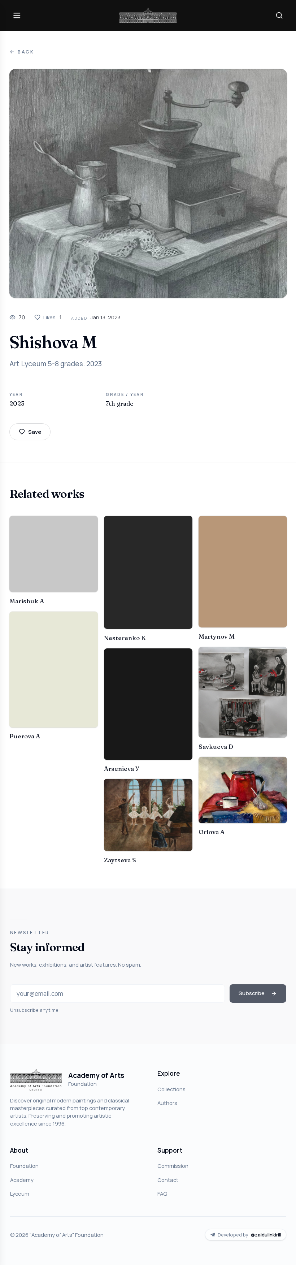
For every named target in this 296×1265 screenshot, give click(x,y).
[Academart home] (148, 15)
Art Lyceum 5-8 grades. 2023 (55, 363)
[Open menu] (17, 15)
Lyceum (19, 1193)
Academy (22, 1179)
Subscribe (252, 993)
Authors (167, 1102)
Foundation (24, 1165)
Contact (167, 1179)
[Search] (279, 15)
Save (34, 431)
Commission (172, 1165)
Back (26, 52)
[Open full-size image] (148, 183)
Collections (171, 1089)
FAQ (162, 1193)
